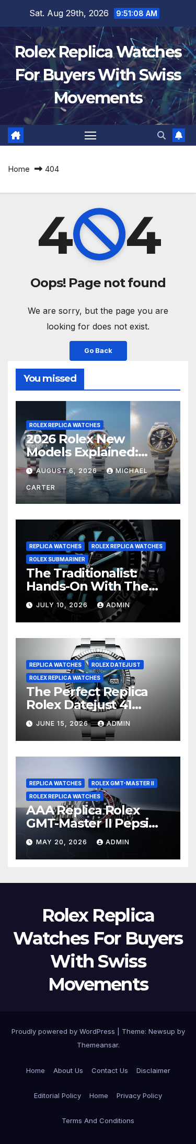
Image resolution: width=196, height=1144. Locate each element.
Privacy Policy (139, 1095)
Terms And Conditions (98, 1120)
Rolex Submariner (57, 559)
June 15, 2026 (63, 723)
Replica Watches (55, 546)
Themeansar (97, 1045)
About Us (68, 1070)
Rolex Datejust (116, 665)
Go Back (98, 351)
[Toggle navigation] (90, 135)
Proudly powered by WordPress (64, 1031)
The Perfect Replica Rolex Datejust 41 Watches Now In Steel (94, 704)
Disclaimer (153, 1070)
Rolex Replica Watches (64, 425)
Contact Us (109, 1070)
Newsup (161, 1031)
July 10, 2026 (63, 605)
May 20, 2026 (62, 842)
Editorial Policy (57, 1095)
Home (19, 169)
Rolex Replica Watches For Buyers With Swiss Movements (98, 75)
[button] (161, 135)
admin (118, 605)
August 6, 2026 (67, 471)
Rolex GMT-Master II (122, 783)
